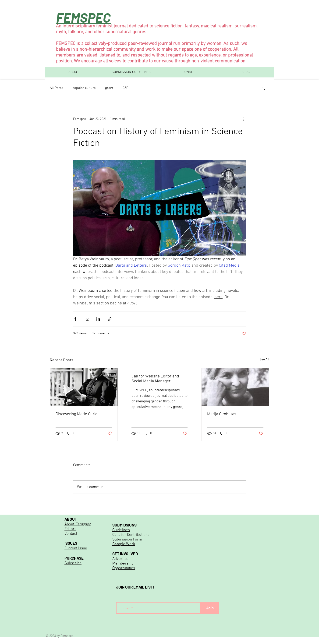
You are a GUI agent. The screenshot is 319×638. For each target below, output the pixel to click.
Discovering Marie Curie (76, 414)
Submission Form (127, 539)
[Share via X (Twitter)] (87, 319)
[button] (263, 88)
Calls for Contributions (130, 535)
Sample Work (123, 544)
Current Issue (75, 548)
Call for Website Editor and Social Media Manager (155, 379)
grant (109, 88)
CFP (125, 88)
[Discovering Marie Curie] (83, 387)
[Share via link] (109, 319)
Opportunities (123, 568)
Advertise (120, 559)
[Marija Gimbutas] (235, 387)
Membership (123, 563)
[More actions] (243, 119)
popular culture (84, 88)
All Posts (56, 88)
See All (264, 360)
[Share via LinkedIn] (98, 319)
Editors (70, 529)
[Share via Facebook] (75, 319)
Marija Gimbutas (221, 414)
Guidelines (121, 530)
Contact (70, 533)
